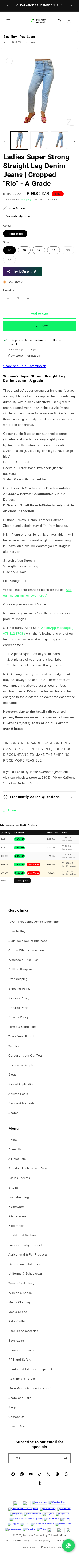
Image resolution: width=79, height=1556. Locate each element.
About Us (15, 1149)
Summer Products (21, 1350)
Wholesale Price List (23, 960)
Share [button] (11, 810)
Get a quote (22, 881)
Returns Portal (18, 1007)
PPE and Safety (19, 1359)
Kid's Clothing (18, 1321)
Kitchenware (17, 1216)
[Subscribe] (65, 1458)
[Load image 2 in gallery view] (39, 140)
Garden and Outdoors (24, 1264)
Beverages (16, 1340)
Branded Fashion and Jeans (28, 1168)
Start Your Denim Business (27, 941)
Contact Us (16, 1417)
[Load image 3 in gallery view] (59, 140)
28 (9, 250)
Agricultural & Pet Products (27, 1254)
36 (70, 251)
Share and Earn (19, 1398)
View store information (24, 355)
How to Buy (16, 1426)
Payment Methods (21, 1103)
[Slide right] (74, 141)
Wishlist (14, 1046)
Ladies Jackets (19, 1178)
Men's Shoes (17, 1311)
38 (12, 260)
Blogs (12, 1074)
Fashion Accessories (23, 1330)
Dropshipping (18, 979)
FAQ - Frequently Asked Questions (33, 921)
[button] (8, 21)
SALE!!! (13, 1187)
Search (13, 1112)
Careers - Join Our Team (26, 1055)
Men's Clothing (19, 1302)
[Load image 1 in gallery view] (19, 140)
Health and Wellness (23, 1235)
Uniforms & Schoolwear (25, 1273)
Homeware (16, 1206)
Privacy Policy (18, 1017)
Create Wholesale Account (27, 950)
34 (53, 250)
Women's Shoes (20, 1292)
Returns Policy (18, 998)
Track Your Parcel (21, 1036)
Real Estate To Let (21, 1378)
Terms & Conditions (22, 1026)
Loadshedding (18, 1197)
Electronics (16, 1225)
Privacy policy (42, 1540)
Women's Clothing (21, 1283)
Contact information (52, 1547)
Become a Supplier (22, 1065)
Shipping (26, 199)
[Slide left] (4, 141)
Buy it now (39, 326)
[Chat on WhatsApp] (68, 1545)
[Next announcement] (71, 5)
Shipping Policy (19, 988)
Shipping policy (28, 1547)
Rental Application (21, 1084)
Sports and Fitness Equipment (30, 1369)
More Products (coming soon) (29, 1388)
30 (24, 250)
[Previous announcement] (7, 5)
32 (39, 250)
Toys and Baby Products (25, 1245)
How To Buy (16, 931)
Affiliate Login (18, 1093)
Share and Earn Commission (24, 366)
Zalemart (28, 1535)
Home (12, 1140)
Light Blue (15, 233)
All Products (17, 1159)
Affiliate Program (20, 969)
